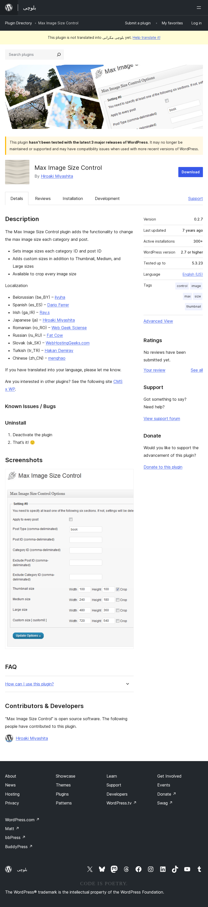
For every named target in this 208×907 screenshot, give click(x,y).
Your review (154, 370)
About (10, 776)
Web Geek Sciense (69, 327)
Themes (63, 784)
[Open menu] (200, 7)
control (182, 286)
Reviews (43, 198)
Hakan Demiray (59, 350)
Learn (112, 776)
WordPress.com (22, 819)
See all (197, 370)
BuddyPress (19, 846)
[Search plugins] (59, 54)
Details (16, 198)
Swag (165, 802)
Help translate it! (146, 37)
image (196, 286)
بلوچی (22, 869)
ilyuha (60, 297)
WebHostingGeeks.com (68, 342)
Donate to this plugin (163, 466)
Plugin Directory (18, 23)
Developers (117, 794)
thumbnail (193, 306)
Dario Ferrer (58, 304)
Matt (12, 828)
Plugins (62, 794)
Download (191, 172)
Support (195, 198)
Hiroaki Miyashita (57, 176)
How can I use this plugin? (29, 684)
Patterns (64, 802)
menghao (56, 358)
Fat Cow (55, 335)
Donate (166, 794)
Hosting (12, 794)
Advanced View (158, 321)
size (198, 296)
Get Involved (169, 776)
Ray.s (45, 312)
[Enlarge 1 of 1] (126, 475)
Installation (73, 198)
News (10, 784)
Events (163, 784)
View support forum (162, 418)
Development (107, 198)
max (187, 296)
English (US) (193, 274)
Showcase (65, 776)
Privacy (12, 802)
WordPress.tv (122, 802)
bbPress (15, 837)
